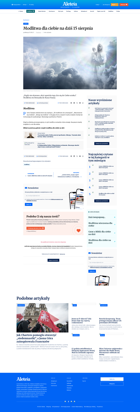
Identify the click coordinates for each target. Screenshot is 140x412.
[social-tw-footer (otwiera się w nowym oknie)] (71, 401)
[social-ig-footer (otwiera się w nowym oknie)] (74, 401)
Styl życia (60, 11)
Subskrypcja (70, 385)
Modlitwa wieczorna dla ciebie (100, 224)
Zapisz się (28, 204)
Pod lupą (68, 11)
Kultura (76, 11)
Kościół (92, 11)
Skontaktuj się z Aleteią (90, 406)
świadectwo (104, 305)
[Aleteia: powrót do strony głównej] (70, 3)
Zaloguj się (107, 4)
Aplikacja (69, 383)
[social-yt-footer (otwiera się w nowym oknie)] (65, 401)
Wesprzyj (123, 4)
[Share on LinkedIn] (74, 103)
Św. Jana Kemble (75, 7)
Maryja (102, 335)
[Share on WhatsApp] (83, 103)
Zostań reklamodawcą (77, 406)
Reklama (69, 390)
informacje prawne (65, 406)
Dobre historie (42, 11)
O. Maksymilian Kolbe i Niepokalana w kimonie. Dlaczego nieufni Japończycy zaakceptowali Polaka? (58, 146)
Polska (118, 11)
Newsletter (69, 381)
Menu (21, 11)
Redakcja (38, 32)
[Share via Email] (80, 103)
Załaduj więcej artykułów (102, 143)
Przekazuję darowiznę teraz (35, 228)
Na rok (84, 381)
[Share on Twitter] (77, 103)
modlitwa (26, 164)
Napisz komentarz (53, 260)
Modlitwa (29, 11)
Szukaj (32, 4)
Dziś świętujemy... (96, 217)
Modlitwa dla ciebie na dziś (99, 241)
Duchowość (52, 11)
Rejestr (114, 4)
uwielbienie (76, 335)
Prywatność (100, 406)
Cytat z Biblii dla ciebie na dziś (99, 233)
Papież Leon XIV (101, 11)
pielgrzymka (21, 305)
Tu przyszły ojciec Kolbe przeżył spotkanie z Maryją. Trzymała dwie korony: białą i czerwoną (59, 135)
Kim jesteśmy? (56, 406)
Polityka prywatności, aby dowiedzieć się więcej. (101, 267)
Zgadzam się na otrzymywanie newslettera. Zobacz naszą (44, 200)
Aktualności (84, 11)
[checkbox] (25, 199)
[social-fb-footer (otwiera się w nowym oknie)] (68, 401)
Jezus (74, 305)
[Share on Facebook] (71, 103)
